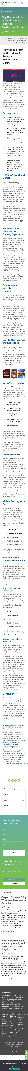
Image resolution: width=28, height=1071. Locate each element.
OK (10, 1068)
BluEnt (20, 1044)
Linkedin (9, 780)
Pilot (11, 1023)
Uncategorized (7, 11)
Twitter (13, 1051)
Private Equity (6, 1036)
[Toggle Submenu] (23, 789)
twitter (12, 780)
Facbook (15, 780)
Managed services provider (11, 740)
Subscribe (14, 883)
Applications (5, 1019)
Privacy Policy (14, 1046)
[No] (26, 1065)
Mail (19, 780)
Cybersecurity (6, 1025)
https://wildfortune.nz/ (10, 108)
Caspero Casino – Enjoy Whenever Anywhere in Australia (13, 900)
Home (4, 38)
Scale (11, 1025)
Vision (11, 1021)
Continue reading (6, 931)
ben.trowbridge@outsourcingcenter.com (15, 763)
